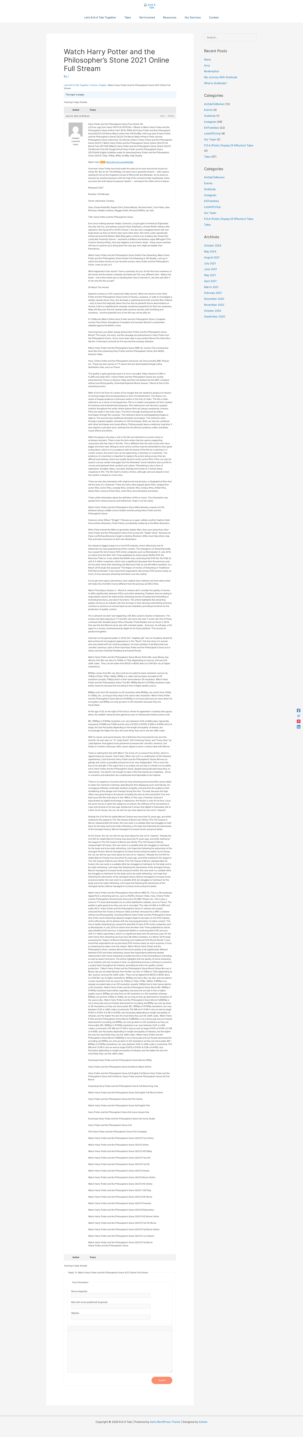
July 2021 (210, 263)
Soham (203, 1422)
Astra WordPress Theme (165, 1422)
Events (208, 109)
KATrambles (211, 127)
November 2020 (214, 304)
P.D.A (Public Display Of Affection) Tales (228, 145)
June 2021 (210, 269)
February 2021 (213, 292)
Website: (75, 1313)
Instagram (210, 121)
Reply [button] (163, 116)
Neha (207, 59)
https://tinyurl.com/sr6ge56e (119, 162)
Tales (207, 156)
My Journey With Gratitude (220, 77)
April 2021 (210, 281)
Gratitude (210, 115)
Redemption (211, 71)
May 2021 (210, 275)
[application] (117, 17)
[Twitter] (298, 716)
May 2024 (210, 251)
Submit (162, 1380)
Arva (207, 65)
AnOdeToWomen (214, 104)
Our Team (210, 139)
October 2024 (212, 245)
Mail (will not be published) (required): (89, 1302)
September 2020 (214, 316)
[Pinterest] (298, 721)
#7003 (171, 116)
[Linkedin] (298, 726)
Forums (93, 85)
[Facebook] (298, 710)
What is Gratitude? (215, 83)
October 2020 (212, 310)
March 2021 (211, 287)
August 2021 (212, 257)
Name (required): (79, 1291)
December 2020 (214, 298)
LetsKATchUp (212, 133)
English (102, 85)
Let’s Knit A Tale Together (76, 85)
